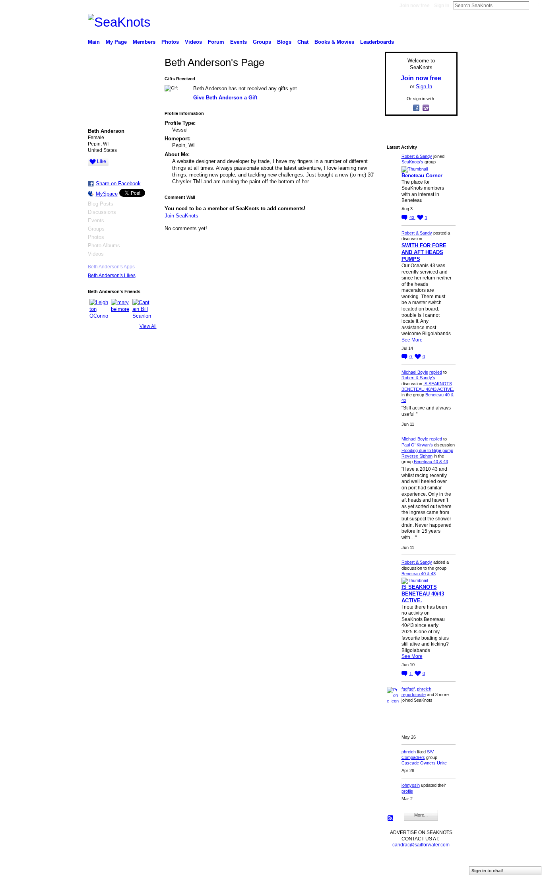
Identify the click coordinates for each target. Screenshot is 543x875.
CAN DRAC (143, 866)
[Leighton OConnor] (99, 308)
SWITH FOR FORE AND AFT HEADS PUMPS (423, 252)
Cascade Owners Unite (424, 763)
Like (101, 161)
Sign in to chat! (487, 870)
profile (407, 791)
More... (421, 815)
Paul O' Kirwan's (417, 444)
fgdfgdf (408, 689)
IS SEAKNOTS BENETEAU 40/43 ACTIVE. (422, 593)
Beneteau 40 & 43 (431, 461)
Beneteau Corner (421, 175)
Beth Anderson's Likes (112, 275)
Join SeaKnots (181, 216)
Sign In (441, 5)
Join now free (414, 5)
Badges (367, 866)
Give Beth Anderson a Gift (225, 98)
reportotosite (413, 694)
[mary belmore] (120, 308)
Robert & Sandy (416, 156)
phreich (424, 689)
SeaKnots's (412, 161)
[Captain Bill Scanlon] (141, 308)
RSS (390, 818)
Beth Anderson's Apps (111, 267)
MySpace (107, 194)
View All (148, 326)
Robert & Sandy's (418, 377)
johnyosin (410, 785)
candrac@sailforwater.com (421, 845)
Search (535, 5)
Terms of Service (440, 866)
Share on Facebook (118, 183)
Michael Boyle (414, 372)
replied (435, 372)
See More (412, 340)
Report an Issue (399, 866)
